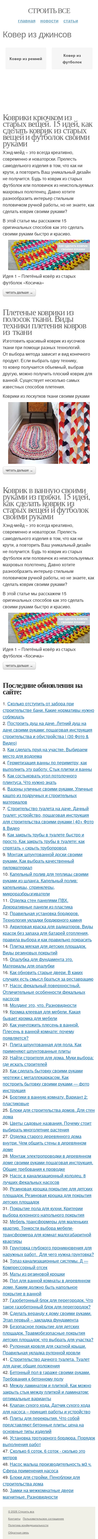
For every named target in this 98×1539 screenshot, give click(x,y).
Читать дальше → (19, 292)
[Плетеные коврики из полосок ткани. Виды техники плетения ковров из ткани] (49, 433)
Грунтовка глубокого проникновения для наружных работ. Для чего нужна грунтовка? (48, 1251)
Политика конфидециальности (28, 1525)
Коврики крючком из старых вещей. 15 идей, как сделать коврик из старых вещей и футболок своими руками (47, 130)
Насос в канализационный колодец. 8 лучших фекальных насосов (44, 1178)
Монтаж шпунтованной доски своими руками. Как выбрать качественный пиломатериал (42, 861)
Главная (26, 20)
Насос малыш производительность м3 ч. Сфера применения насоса (47, 1467)
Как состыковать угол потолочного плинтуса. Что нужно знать (40, 779)
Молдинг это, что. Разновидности (43, 1005)
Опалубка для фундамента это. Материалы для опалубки (38, 962)
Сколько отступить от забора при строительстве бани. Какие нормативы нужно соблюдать (48, 710)
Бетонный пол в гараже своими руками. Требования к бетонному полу (46, 1375)
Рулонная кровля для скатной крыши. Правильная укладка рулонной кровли (44, 1349)
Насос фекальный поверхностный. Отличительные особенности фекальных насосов (44, 992)
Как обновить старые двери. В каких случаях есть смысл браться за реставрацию (48, 975)
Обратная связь (18, 1532)
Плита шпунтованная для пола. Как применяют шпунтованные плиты (42, 1047)
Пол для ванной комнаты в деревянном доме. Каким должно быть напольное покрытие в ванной (46, 1287)
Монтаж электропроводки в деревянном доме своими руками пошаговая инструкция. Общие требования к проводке (48, 1162)
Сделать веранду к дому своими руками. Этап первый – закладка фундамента (47, 1316)
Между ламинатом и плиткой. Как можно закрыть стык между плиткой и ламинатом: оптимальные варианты (47, 1392)
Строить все (49, 10)
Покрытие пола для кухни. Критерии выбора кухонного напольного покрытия (43, 1211)
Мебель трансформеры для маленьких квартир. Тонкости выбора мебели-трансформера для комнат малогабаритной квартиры (47, 1231)
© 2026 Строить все (21, 1511)
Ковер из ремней (26, 58)
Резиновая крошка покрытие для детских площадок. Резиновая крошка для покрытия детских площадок (48, 1195)
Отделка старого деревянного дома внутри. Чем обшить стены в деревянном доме (44, 1142)
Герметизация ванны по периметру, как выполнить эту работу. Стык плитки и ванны (47, 765)
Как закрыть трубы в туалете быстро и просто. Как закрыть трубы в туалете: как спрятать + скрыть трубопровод (44, 841)
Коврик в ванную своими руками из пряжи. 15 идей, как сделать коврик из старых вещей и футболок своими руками (46, 503)
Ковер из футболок (72, 58)
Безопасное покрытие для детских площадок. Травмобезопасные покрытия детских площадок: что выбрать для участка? (48, 1333)
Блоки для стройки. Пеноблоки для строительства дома (41, 1480)
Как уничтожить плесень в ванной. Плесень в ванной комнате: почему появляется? (41, 1031)
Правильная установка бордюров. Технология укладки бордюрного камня (42, 916)
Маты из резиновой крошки (37, 1274)
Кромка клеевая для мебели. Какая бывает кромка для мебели (42, 1015)
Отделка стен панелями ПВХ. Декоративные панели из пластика (38, 903)
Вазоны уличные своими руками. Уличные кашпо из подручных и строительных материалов (48, 795)
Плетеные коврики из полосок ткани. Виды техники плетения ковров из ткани (44, 321)
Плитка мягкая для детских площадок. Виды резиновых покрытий (44, 949)
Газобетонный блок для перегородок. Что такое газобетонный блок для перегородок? (48, 1303)
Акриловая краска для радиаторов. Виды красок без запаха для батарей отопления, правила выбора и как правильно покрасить (48, 933)
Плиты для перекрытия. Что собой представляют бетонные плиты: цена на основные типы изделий (43, 1424)
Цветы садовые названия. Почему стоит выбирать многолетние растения (47, 1126)
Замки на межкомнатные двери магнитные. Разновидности (38, 1493)
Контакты (14, 1518)
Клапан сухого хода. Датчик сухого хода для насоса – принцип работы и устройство (46, 1408)
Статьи (70, 20)
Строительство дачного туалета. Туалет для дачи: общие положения (46, 1362)
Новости (49, 20)
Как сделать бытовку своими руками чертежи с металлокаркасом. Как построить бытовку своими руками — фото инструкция (46, 1080)
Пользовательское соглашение (43, 1518)
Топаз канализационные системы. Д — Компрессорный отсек (45, 1264)
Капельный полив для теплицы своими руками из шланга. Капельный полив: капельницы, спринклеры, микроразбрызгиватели (45, 884)
